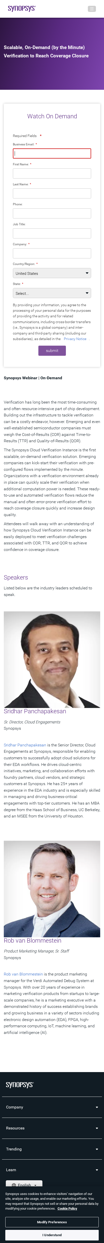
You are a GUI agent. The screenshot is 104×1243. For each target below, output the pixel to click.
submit (52, 350)
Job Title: (19, 224)
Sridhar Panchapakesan (25, 745)
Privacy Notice (75, 339)
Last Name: (22, 184)
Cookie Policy (67, 1208)
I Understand (52, 1235)
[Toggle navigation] (92, 9)
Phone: (17, 204)
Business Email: (25, 144)
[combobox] (52, 253)
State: (18, 283)
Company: (21, 244)
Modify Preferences (52, 1222)
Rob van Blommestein (23, 974)
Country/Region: (25, 263)
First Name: (22, 164)
